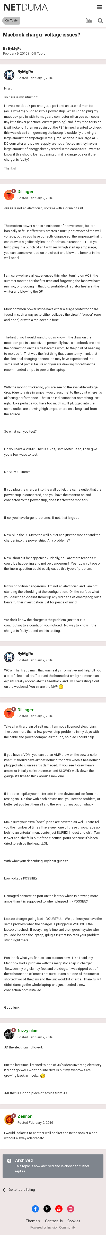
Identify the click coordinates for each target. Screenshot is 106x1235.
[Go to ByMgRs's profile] (9, 75)
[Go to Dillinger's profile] (9, 195)
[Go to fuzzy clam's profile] (9, 1034)
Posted (35, 78)
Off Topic (38, 53)
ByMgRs (14, 48)
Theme (32, 1221)
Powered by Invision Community (53, 1227)
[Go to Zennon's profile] (9, 1119)
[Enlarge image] (61, 687)
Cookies (73, 1221)
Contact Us (54, 1221)
